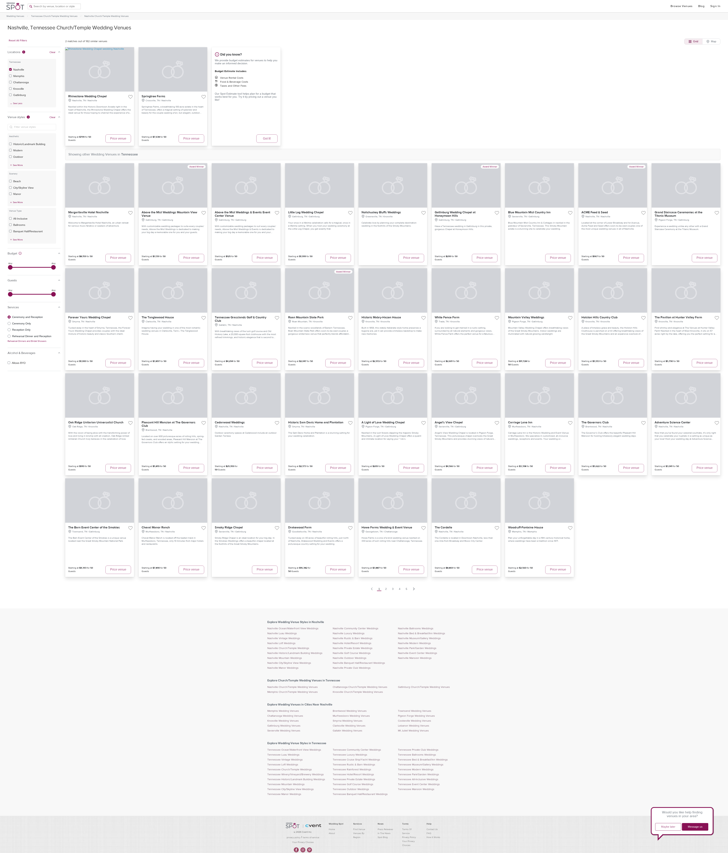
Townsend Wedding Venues (414, 711)
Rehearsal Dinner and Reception (31, 336)
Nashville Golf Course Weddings (352, 653)
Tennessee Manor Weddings (284, 794)
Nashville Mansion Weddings (415, 658)
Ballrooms (19, 224)
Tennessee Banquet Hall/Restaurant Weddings (360, 794)
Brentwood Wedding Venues (350, 711)
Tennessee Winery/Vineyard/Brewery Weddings (295, 774)
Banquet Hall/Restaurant (28, 231)
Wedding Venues (15, 16)
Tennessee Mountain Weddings (286, 784)
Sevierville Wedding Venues (283, 730)
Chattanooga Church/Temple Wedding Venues (360, 687)
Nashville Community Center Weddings (355, 628)
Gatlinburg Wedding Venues (283, 725)
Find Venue (359, 829)
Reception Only (21, 329)
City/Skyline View (23, 187)
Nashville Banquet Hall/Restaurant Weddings (359, 663)
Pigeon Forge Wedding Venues (416, 716)
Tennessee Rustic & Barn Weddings (354, 764)
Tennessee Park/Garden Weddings (418, 774)
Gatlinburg (19, 95)
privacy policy (293, 837)
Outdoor (18, 156)
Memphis (18, 76)
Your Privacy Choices (303, 842)
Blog (701, 6)
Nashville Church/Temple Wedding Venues (106, 16)
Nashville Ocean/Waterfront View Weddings (292, 628)
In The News (384, 833)
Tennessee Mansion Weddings (416, 789)
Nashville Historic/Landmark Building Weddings (294, 653)
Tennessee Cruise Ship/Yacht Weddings (356, 759)
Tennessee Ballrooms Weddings (417, 754)
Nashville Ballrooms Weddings (415, 628)
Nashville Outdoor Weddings (349, 658)
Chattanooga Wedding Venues (285, 716)
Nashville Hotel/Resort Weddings (352, 643)
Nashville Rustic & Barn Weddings (353, 638)
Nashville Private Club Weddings (352, 668)
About (332, 833)
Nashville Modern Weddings (414, 643)
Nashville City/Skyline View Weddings (289, 663)
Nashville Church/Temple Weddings (288, 648)
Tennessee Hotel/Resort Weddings (353, 774)
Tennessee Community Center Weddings (357, 750)
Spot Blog (383, 837)
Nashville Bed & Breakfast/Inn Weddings (421, 633)
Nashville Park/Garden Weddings (417, 648)
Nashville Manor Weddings (283, 668)
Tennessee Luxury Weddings (350, 754)
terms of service (311, 837)
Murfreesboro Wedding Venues (351, 716)
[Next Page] (414, 588)
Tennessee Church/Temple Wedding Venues (54, 16)
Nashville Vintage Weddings (283, 638)
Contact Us (432, 829)
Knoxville (18, 88)
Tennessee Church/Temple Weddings (289, 769)
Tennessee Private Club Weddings (418, 750)
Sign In (715, 6)
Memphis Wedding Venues (283, 711)
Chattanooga (21, 82)
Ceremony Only (21, 323)
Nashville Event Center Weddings (417, 653)
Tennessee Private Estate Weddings (354, 779)
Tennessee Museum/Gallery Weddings (420, 764)
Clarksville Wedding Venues (349, 725)
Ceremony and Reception (27, 317)
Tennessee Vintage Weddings (285, 759)
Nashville (18, 69)
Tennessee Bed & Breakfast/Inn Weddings (423, 759)
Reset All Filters (18, 40)
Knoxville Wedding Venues (283, 721)
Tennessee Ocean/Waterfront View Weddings (294, 750)
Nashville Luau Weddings (282, 633)
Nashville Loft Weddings (281, 643)
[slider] (10, 267)
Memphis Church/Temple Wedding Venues (292, 692)
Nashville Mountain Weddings (284, 658)
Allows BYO (19, 362)
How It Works (433, 837)
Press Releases (385, 829)
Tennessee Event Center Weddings (419, 784)
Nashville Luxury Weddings (349, 633)
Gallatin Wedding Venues (347, 730)
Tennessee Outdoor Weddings (351, 789)
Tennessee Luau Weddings (283, 754)
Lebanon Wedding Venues (413, 725)
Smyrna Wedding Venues (347, 721)
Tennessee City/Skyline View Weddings (290, 789)
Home (332, 829)
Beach (17, 181)
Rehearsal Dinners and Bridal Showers (27, 341)
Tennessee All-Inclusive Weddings (418, 779)
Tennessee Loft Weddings (282, 764)
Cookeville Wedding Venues (414, 721)
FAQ (429, 833)
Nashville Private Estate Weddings (353, 648)
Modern (18, 150)
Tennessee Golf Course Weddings (353, 784)
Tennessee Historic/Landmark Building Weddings (296, 779)
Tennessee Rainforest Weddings (352, 769)
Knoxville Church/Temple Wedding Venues (358, 692)
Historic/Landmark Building (29, 144)
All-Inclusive (20, 218)
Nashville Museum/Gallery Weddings (419, 638)
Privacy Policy (409, 837)
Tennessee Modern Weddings (416, 769)
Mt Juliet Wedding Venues (413, 730)
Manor (17, 193)
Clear (52, 52)
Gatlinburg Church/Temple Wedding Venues (424, 687)
